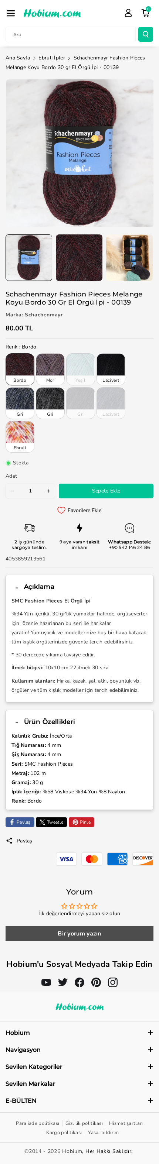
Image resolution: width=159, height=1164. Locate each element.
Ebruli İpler (51, 57)
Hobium (72, 1151)
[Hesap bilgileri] (128, 13)
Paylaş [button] (25, 840)
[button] (11, 13)
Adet (11, 476)
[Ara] (145, 34)
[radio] (20, 369)
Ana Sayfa (18, 57)
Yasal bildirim (103, 1132)
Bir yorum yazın (79, 934)
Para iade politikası (37, 1123)
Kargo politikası (64, 1132)
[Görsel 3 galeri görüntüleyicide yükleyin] (129, 257)
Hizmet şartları (126, 1123)
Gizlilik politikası (84, 1123)
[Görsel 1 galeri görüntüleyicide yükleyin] (29, 257)
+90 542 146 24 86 (129, 547)
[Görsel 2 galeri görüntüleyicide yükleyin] (79, 257)
